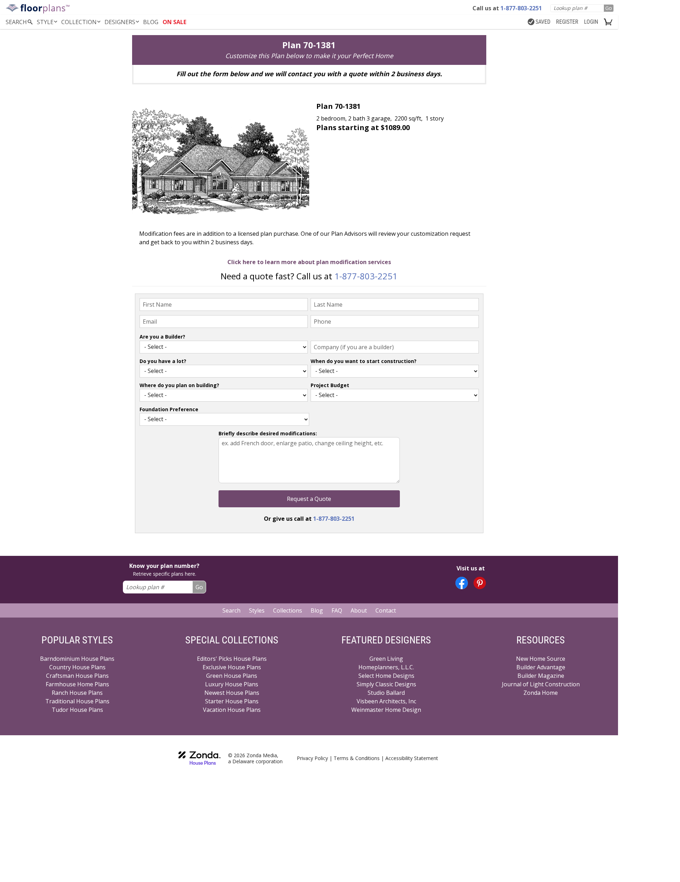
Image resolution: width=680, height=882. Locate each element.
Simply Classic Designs (386, 684)
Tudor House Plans (77, 710)
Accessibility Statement (411, 758)
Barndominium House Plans (77, 659)
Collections (287, 610)
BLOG (150, 22)
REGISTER (567, 21)
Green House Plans (231, 676)
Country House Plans (77, 667)
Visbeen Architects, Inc (386, 701)
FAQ (337, 610)
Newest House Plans (231, 693)
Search (231, 610)
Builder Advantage (540, 667)
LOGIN (591, 21)
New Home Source (540, 659)
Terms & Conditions (357, 758)
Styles (257, 610)
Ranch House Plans (77, 693)
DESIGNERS (119, 22)
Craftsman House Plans (77, 676)
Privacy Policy (312, 758)
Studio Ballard (386, 693)
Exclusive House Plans (232, 667)
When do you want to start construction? (363, 361)
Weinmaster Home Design (386, 710)
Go (608, 8)
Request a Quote (309, 499)
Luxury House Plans (231, 684)
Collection (79, 22)
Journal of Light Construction (541, 684)
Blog (317, 610)
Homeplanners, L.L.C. (386, 667)
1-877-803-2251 (365, 276)
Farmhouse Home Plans (77, 684)
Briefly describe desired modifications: (268, 433)
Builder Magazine (540, 676)
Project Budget (330, 385)
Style (45, 22)
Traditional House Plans (77, 701)
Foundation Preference (169, 409)
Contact (385, 610)
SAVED (543, 21)
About (359, 610)
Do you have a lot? (163, 361)
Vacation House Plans (232, 710)
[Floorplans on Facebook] (462, 583)
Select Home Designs (386, 676)
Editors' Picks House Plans (232, 659)
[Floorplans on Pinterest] (480, 583)
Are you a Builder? (162, 336)
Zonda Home (540, 693)
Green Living (386, 659)
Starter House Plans (232, 701)
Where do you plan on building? (179, 385)
